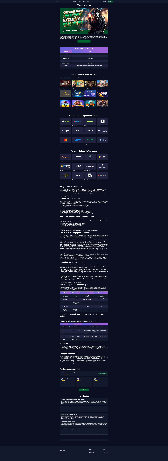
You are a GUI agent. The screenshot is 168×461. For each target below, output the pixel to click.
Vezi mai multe (84, 389)
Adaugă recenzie (103, 373)
